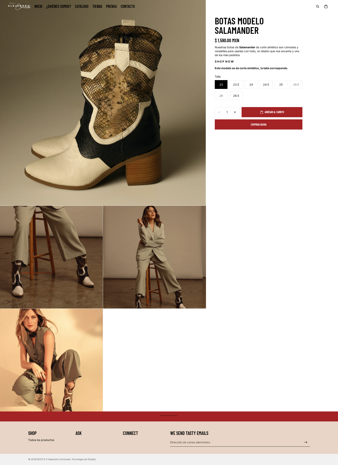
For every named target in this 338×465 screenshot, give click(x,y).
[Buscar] (317, 6)
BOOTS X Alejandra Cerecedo (53, 459)
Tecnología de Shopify (83, 459)
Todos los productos (41, 440)
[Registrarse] (306, 442)
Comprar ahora (258, 124)
